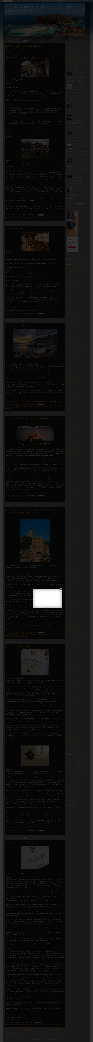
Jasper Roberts (48, 607)
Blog (50, 607)
